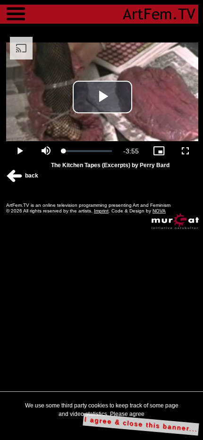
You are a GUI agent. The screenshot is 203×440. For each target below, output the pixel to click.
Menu (15, 9)
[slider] (88, 151)
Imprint (101, 210)
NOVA (159, 210)
